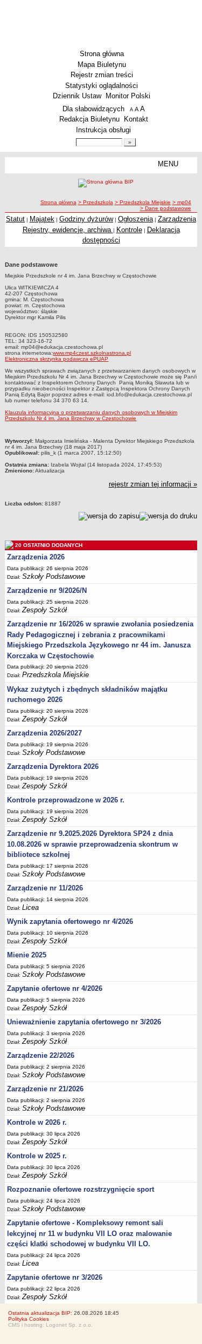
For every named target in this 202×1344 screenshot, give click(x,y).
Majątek (42, 219)
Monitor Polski (128, 96)
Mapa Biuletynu (102, 64)
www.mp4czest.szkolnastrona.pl (92, 353)
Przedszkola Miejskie (55, 675)
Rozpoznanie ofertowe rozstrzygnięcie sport (80, 1189)
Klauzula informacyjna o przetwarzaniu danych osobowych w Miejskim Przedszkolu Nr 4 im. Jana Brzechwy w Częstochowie (91, 415)
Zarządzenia (177, 219)
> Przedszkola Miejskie (143, 202)
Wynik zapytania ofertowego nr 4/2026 (70, 921)
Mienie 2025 (26, 955)
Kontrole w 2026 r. (37, 1122)
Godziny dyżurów (86, 219)
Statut (15, 219)
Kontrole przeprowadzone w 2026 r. (65, 800)
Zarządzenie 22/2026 (40, 1055)
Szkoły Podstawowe (53, 576)
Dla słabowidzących (93, 109)
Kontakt (136, 119)
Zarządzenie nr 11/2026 (45, 888)
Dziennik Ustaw (77, 96)
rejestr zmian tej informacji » (153, 484)
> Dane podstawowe (165, 208)
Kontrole (129, 230)
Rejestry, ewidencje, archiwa (68, 230)
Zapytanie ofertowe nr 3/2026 (54, 1277)
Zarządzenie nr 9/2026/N (47, 590)
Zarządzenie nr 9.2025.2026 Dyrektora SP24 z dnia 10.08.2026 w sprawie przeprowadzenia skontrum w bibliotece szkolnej (92, 844)
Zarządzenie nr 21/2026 (45, 1089)
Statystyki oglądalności (101, 86)
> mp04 (181, 202)
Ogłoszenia (135, 219)
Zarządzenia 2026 (36, 557)
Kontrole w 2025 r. (37, 1156)
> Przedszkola (95, 202)
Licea (30, 907)
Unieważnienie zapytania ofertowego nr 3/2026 (84, 1022)
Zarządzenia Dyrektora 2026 (53, 766)
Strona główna (102, 54)
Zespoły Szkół (44, 610)
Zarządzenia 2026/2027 (44, 733)
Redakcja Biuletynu (89, 119)
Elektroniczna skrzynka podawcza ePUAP (56, 359)
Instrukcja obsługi (103, 130)
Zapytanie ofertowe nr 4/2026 (54, 988)
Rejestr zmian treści (102, 75)
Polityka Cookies (28, 1319)
